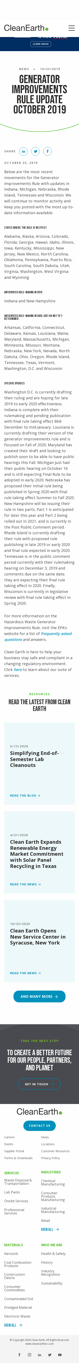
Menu (71, 28)
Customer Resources (55, 1151)
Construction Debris (14, 1276)
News (45, 1137)
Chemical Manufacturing (53, 1182)
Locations (48, 1144)
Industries (51, 1172)
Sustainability (51, 1283)
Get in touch (36, 1084)
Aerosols (11, 1253)
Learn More (41, 43)
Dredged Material (18, 1307)
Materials (13, 1245)
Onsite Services (16, 1201)
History (47, 1262)
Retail (45, 1220)
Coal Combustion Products (17, 1264)
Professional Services (14, 1212)
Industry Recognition (50, 1273)
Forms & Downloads (18, 1158)
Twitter (50, 1355)
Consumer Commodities (14, 1288)
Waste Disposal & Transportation (18, 1182)
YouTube (60, 1355)
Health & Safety (53, 1253)
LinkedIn (40, 1355)
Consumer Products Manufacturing (53, 1196)
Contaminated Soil (18, 1299)
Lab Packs (12, 1192)
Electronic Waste (17, 1316)
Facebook (19, 1355)
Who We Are (51, 1245)
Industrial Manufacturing (53, 1210)
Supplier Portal (14, 1151)
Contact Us (39, 1126)
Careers (9, 1137)
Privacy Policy (50, 1158)
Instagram (29, 1355)
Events (8, 1144)
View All (47, 1229)
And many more (36, 996)
